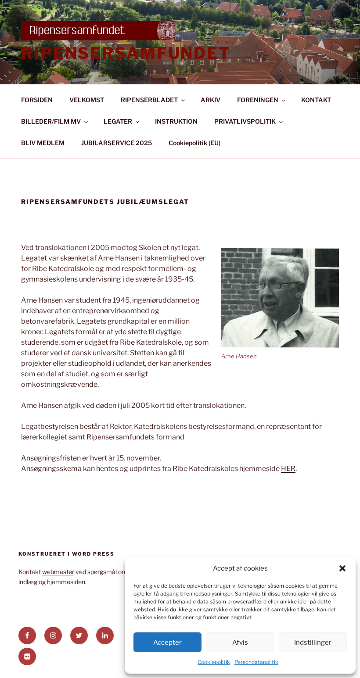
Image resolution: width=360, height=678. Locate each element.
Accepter (167, 642)
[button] (342, 568)
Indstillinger (312, 642)
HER (288, 468)
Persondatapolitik (256, 662)
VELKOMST (86, 99)
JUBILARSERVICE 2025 (116, 142)
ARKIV (210, 99)
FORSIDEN (37, 99)
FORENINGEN (257, 99)
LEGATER (118, 121)
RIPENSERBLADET (149, 99)
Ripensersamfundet (126, 53)
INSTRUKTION (176, 121)
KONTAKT (316, 99)
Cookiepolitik (214, 662)
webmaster (58, 571)
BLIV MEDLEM (43, 142)
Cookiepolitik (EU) (194, 142)
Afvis (240, 642)
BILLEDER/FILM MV (51, 121)
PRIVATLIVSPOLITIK (245, 121)
